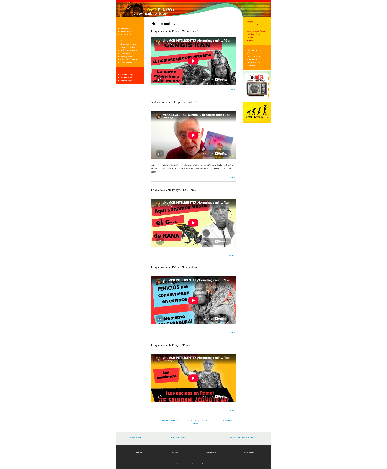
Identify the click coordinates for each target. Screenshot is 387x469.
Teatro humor (252, 59)
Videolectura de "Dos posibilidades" (173, 102)
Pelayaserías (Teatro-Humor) (242, 437)
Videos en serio (126, 34)
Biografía (250, 21)
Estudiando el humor (128, 44)
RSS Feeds (249, 452)
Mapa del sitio (212, 452)
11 (211, 420)
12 (215, 420)
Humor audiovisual (127, 40)
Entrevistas (251, 27)
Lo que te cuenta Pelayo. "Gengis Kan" (174, 31)
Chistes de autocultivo (129, 59)
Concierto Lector (253, 56)
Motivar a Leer (253, 53)
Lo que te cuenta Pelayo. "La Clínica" (174, 190)
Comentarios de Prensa (256, 31)
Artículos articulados (128, 50)
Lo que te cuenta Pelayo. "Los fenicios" (175, 267)
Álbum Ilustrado (126, 77)
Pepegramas (125, 53)
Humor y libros (126, 56)
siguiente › (227, 420)
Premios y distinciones (255, 24)
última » (196, 423)
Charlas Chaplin (253, 62)
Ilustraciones (252, 65)
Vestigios (250, 40)
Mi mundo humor (127, 37)
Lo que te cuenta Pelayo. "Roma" (171, 345)
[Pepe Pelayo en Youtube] (257, 100)
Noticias (250, 37)
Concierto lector (136, 437)
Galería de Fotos (253, 34)
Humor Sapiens (126, 31)
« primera (164, 420)
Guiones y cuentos (127, 47)
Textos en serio (126, 62)
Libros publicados (254, 50)
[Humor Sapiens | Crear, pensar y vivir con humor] (257, 121)
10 (206, 420)
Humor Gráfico (126, 28)
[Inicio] (193, 8)
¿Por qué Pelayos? (127, 74)
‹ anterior (174, 420)
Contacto (138, 452)
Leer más (232, 90)
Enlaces (175, 452)
